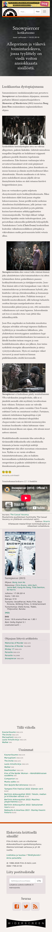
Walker (7, 742)
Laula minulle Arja (14, 739)
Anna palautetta (13, 857)
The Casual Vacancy (19, 514)
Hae (37, 11)
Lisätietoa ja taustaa (16, 855)
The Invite (10, 734)
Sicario (46, 521)
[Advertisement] (26, 696)
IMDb (7, 612)
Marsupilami (11, 737)
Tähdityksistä (33, 855)
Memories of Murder (18, 642)
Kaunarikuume (12, 732)
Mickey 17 (13, 649)
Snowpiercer (14, 658)
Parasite (12, 652)
